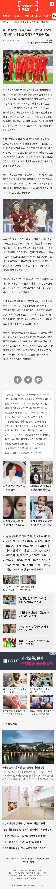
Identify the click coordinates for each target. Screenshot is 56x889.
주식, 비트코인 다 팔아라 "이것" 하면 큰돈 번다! (26, 439)
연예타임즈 (47, 16)
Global (38, 16)
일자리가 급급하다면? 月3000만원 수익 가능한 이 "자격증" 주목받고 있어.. (28, 435)
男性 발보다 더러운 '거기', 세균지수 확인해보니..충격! (28, 408)
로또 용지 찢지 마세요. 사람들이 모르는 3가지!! (29, 545)
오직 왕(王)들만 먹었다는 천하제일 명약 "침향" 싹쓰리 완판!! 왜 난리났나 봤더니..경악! (28, 421)
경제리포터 (28, 16)
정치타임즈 (7, 16)
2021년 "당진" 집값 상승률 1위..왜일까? (23, 452)
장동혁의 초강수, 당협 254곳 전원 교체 (31, 22)
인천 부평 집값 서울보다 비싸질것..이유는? (24, 430)
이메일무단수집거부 (42, 859)
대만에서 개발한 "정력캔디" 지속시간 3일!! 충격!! (29, 541)
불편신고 (31, 859)
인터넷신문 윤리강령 (28, 862)
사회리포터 (18, 16)
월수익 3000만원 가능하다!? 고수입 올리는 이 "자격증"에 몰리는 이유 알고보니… (28, 426)
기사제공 (23, 859)
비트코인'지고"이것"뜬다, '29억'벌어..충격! (24, 417)
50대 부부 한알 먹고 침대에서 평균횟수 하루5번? (27, 403)
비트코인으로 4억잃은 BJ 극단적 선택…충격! (25, 443)
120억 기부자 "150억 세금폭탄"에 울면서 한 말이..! (28, 399)
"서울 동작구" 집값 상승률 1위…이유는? (22, 448)
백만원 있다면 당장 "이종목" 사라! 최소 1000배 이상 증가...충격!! (28, 412)
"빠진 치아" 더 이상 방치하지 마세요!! (25, 569)
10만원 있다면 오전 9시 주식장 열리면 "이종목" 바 (27, 394)
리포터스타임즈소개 (11, 859)
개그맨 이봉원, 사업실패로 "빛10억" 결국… (28, 564)
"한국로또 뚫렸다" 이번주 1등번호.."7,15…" (28, 560)
